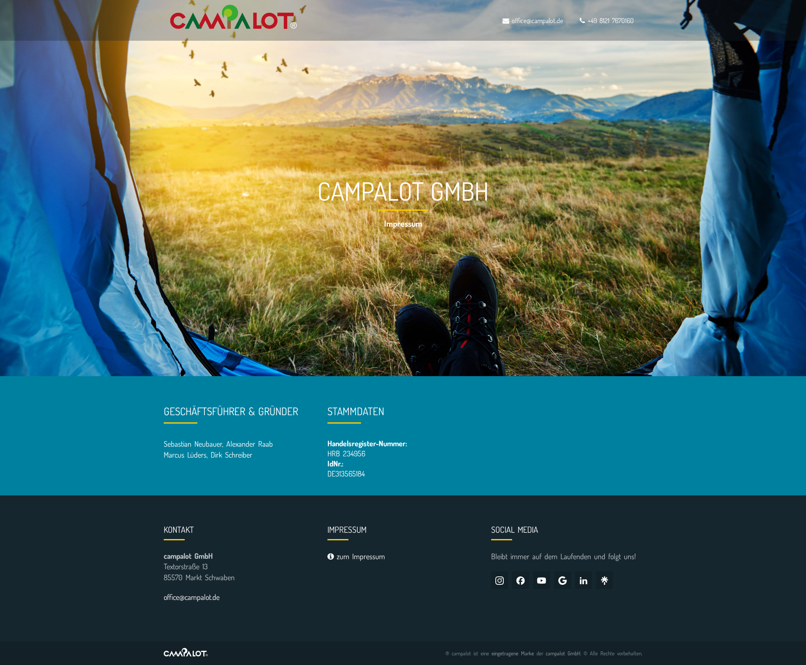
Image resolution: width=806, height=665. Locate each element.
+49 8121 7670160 (609, 20)
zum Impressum (359, 556)
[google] (562, 580)
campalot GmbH (563, 653)
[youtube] (541, 580)
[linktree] (604, 580)
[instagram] (499, 580)
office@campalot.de (536, 20)
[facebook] (520, 580)
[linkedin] (583, 580)
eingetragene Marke (513, 653)
